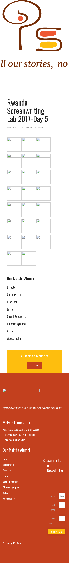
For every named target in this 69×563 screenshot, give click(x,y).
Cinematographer (17, 324)
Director (12, 287)
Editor (10, 309)
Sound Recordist (16, 316)
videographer (14, 338)
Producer (12, 302)
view (34, 365)
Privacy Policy (12, 543)
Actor (10, 331)
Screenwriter (14, 294)
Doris (40, 127)
